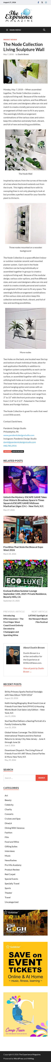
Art (6, 795)
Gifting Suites (11, 846)
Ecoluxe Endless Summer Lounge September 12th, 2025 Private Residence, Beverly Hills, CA (25, 593)
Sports (8, 888)
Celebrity (9, 804)
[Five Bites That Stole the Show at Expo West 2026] (25, 530)
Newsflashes (11, 860)
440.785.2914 (9, 445)
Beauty (8, 800)
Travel (7, 897)
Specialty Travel (12, 883)
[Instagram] (46, 2)
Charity (8, 809)
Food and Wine (12, 841)
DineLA (8, 823)
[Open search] (44, 30)
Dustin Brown (23, 54)
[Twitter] (42, 2)
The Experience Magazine (29, 1054)
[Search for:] (25, 778)
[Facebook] (38, 2)
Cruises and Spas (13, 818)
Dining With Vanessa (14, 828)
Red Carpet (10, 874)
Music (7, 855)
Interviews (10, 851)
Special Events (11, 879)
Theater (8, 892)
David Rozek (17, 451)
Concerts (9, 814)
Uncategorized (11, 902)
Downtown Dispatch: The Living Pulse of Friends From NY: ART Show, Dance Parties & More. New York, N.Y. (25, 753)
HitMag (30, 1058)
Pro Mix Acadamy (13, 865)
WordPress (18, 1058)
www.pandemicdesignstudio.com (18, 435)
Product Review (10, 40)
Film (7, 837)
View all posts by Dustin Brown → (33, 670)
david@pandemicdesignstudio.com (19, 442)
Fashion (8, 832)
